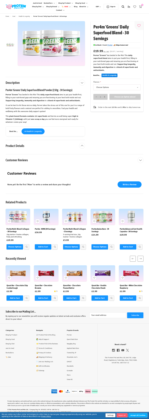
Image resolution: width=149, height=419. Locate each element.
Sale (8, 357)
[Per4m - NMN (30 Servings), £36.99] (46, 217)
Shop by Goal (10, 339)
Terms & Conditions (45, 348)
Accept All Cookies (137, 415)
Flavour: (96, 82)
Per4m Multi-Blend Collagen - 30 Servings (18, 230)
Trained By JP (71, 353)
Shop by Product (11, 335)
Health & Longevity (34, 131)
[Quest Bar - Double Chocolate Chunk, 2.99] (103, 273)
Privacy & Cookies (44, 353)
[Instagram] (114, 350)
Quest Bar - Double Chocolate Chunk (98, 286)
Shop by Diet (10, 344)
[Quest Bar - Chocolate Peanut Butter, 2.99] (74, 273)
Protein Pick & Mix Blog (47, 335)
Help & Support (44, 339)
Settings (110, 415)
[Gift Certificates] (129, 7)
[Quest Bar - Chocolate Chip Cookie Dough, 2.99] (18, 273)
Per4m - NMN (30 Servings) (45, 229)
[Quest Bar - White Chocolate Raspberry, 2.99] (131, 273)
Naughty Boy (71, 344)
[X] (127, 350)
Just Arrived (10, 348)
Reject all (122, 415)
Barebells (70, 366)
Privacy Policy (46, 416)
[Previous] (133, 259)
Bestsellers (10, 353)
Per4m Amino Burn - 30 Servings (100, 230)
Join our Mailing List (46, 362)
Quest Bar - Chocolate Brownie (43, 286)
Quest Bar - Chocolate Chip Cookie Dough (17, 286)
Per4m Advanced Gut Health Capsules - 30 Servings (131, 230)
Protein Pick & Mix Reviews (48, 344)
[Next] (140, 259)
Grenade (70, 371)
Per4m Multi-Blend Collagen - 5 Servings (74, 230)
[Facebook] (119, 350)
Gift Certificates (44, 366)
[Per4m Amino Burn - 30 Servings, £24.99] (103, 217)
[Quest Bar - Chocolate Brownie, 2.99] (46, 273)
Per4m (69, 335)
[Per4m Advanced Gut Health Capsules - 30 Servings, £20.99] (131, 217)
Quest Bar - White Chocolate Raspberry (131, 286)
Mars (69, 375)
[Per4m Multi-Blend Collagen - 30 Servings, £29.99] (18, 217)
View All (70, 379)
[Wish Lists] (135, 7)
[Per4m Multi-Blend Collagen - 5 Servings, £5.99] (74, 217)
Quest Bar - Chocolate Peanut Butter (72, 286)
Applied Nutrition (73, 348)
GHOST (69, 362)
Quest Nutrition (72, 339)
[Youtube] (123, 350)
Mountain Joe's (72, 357)
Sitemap (41, 371)
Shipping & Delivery (45, 357)
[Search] (123, 7)
